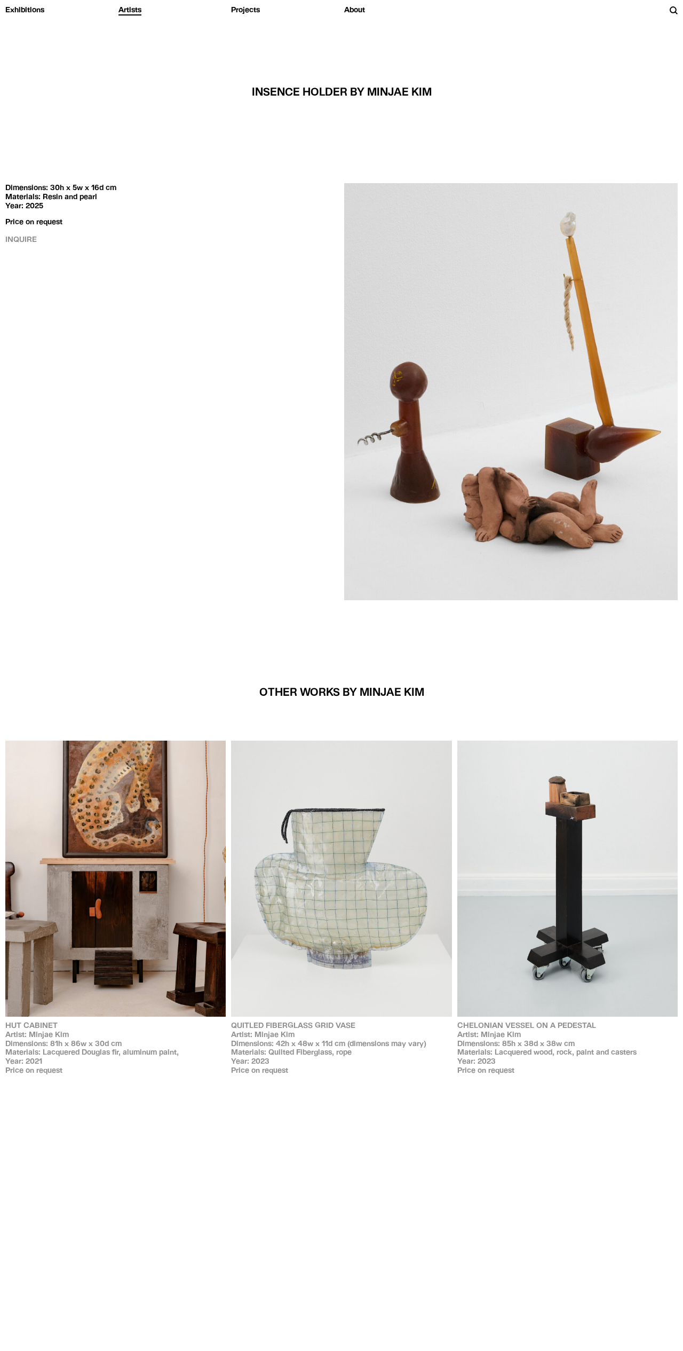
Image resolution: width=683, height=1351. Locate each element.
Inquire (21, 239)
